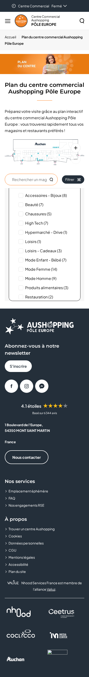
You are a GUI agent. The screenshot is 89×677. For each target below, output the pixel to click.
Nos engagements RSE (26, 505)
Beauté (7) (34, 204)
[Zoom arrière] (75, 159)
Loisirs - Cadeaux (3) (43, 250)
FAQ (12, 498)
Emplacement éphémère (28, 491)
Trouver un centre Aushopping (32, 529)
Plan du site (17, 571)
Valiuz (51, 589)
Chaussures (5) (38, 213)
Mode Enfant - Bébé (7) (45, 259)
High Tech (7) (36, 223)
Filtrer (69, 179)
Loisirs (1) (33, 241)
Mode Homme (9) (40, 278)
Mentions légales (22, 557)
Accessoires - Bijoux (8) (46, 195)
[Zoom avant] (75, 148)
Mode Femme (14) (41, 269)
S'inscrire (18, 366)
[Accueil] (21, 20)
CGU (12, 550)
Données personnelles (26, 543)
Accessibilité (18, 564)
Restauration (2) (39, 296)
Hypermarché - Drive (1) (46, 232)
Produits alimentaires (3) (46, 287)
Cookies (15, 536)
